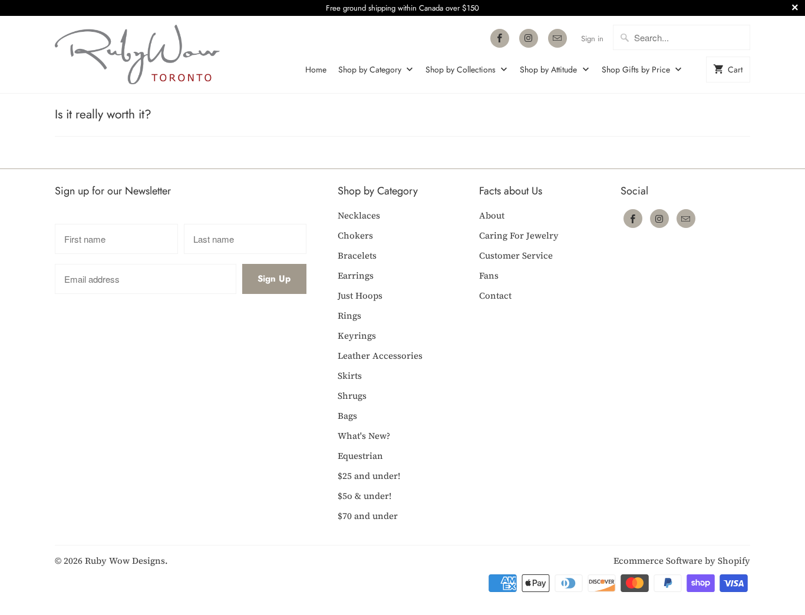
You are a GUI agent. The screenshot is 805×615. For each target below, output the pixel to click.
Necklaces (359, 215)
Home (315, 69)
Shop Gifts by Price (637, 69)
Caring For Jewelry (519, 235)
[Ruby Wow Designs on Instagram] (528, 38)
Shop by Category (371, 69)
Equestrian (360, 455)
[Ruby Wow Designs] (137, 54)
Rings (349, 315)
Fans (489, 275)
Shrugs (352, 395)
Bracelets (357, 255)
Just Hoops (360, 295)
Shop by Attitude (549, 69)
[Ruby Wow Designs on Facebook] (499, 38)
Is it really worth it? (103, 114)
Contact (495, 295)
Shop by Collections (461, 69)
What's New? (364, 435)
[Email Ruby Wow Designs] (557, 38)
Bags (347, 415)
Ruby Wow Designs (125, 560)
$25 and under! (369, 475)
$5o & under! (364, 496)
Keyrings (357, 335)
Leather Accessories (380, 355)
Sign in (592, 38)
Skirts (350, 375)
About (491, 215)
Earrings (356, 275)
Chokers (355, 235)
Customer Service (516, 255)
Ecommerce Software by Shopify (681, 560)
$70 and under (368, 516)
